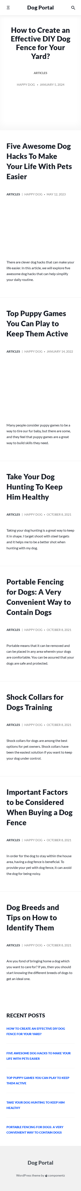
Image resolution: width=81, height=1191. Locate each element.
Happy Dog (26, 84)
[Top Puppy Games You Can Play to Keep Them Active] (40, 389)
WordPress (23, 1175)
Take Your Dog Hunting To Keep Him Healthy (34, 486)
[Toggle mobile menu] (8, 7)
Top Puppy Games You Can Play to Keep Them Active (37, 323)
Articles (40, 73)
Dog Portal (40, 7)
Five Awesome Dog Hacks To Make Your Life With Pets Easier (39, 161)
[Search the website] (73, 7)
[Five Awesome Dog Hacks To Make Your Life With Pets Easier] (40, 229)
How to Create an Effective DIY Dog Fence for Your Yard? (40, 43)
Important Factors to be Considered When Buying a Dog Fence (39, 807)
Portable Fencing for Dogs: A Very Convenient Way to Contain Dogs (38, 596)
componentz (56, 1175)
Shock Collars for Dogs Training (35, 702)
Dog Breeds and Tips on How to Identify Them (32, 917)
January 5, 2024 (52, 84)
